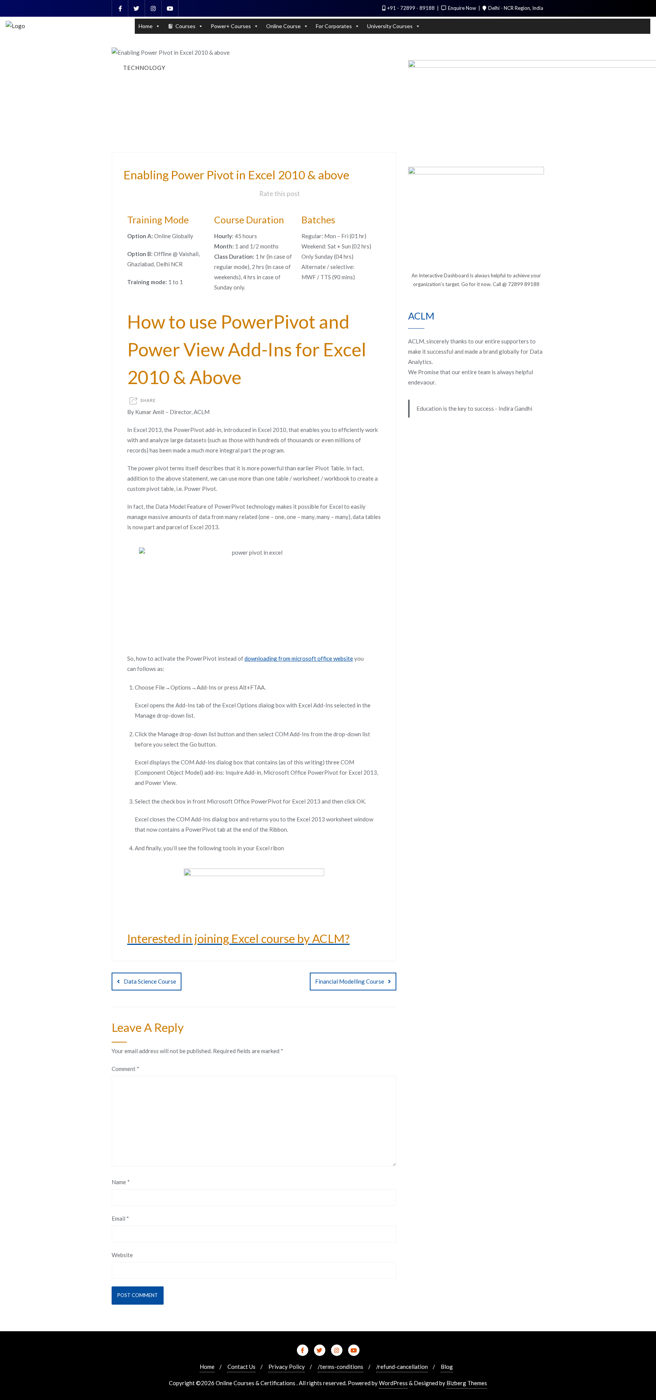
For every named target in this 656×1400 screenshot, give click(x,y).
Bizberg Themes (466, 1382)
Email (120, 1218)
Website (122, 1254)
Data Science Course (150, 981)
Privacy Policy (286, 1366)
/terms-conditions (340, 1366)
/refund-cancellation (402, 1366)
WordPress (393, 1382)
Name (121, 1182)
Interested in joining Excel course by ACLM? (238, 938)
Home (207, 1366)
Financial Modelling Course (349, 981)
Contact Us (241, 1366)
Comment (125, 1068)
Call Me (616, 16)
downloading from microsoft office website (298, 658)
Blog (447, 1366)
